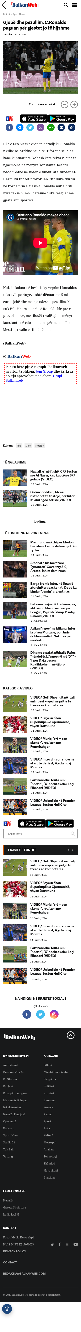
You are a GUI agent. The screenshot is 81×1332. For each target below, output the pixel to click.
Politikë (49, 1086)
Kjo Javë (8, 1086)
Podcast (8, 1128)
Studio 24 (9, 1142)
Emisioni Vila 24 (13, 1072)
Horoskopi (51, 1170)
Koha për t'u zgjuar (15, 1093)
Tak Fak (8, 1149)
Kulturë (48, 1135)
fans (19, 445)
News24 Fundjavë (14, 1114)
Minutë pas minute (56, 1072)
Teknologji (50, 1156)
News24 (8, 1200)
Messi (28, 445)
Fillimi (6, 14)
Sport (47, 1121)
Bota (47, 1128)
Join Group (44, 371)
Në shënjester (12, 1107)
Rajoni (48, 1114)
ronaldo (40, 445)
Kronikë (49, 1093)
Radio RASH (11, 1214)
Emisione (49, 1177)
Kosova (48, 1107)
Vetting (8, 1156)
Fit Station (10, 1079)
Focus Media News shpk (18, 1237)
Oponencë (9, 1121)
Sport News (19, 14)
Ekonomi (49, 1100)
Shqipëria (50, 1079)
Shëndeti (49, 1163)
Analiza (49, 1149)
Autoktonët (10, 1065)
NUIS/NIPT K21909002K (18, 1244)
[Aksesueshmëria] (7, 1309)
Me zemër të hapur (15, 1100)
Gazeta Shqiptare (14, 1207)
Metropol (50, 1142)
